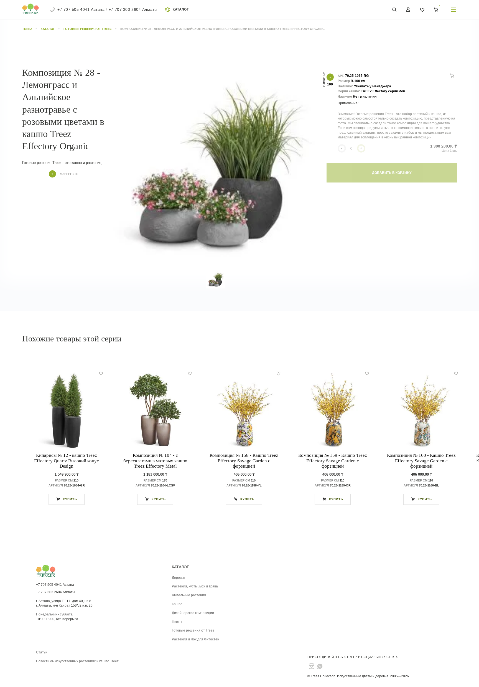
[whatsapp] (320, 666)
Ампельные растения (189, 595)
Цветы (177, 622)
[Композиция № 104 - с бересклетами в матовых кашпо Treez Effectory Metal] (155, 411)
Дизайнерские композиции (193, 613)
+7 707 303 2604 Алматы (133, 9)
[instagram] (311, 666)
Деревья (178, 578)
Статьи (41, 652)
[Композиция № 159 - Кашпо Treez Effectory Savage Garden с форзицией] (332, 411)
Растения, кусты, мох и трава (195, 586)
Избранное (422, 10)
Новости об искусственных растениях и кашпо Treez (77, 661)
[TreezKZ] (30, 9)
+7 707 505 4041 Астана (81, 9)
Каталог (181, 9)
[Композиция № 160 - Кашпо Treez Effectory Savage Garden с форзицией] (421, 411)
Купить (70, 499)
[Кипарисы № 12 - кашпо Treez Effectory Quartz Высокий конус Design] (66, 411)
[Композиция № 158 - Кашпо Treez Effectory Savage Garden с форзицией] (244, 411)
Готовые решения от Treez (193, 630)
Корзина (436, 10)
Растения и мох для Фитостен (195, 639)
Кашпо (177, 604)
